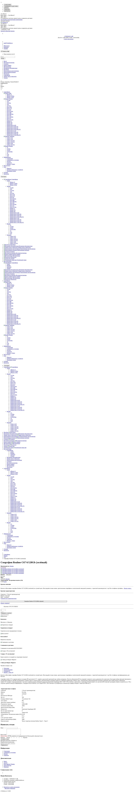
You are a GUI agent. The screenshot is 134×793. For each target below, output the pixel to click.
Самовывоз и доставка (13, 160)
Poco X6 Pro (10, 117)
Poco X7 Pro (10, 119)
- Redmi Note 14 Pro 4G (16, 401)
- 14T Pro (12, 381)
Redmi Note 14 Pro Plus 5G (14, 129)
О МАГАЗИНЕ (7, 4)
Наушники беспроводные (10, 68)
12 (7, 147)
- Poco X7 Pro (13, 394)
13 (7, 153)
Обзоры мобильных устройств (15, 169)
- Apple (12, 451)
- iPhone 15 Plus (14, 371)
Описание (6, 668)
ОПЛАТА (6, 7)
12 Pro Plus (9, 151)
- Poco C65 (13, 382)
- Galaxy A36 (13, 429)
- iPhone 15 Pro (14, 372)
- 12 (11, 413)
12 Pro (8, 150)
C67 (8, 155)
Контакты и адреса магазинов (11, 787)
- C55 (11, 419)
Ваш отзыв (3, 734)
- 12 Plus (12, 414)
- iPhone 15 (13, 369)
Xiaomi (11, 99)
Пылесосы (6, 73)
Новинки (6, 767)
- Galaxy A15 (13, 424)
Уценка (6, 78)
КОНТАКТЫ (7, 11)
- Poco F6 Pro (13, 386)
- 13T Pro (12, 378)
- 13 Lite (12, 375)
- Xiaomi (12, 456)
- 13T (11, 376)
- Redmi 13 (12, 396)
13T (8, 101)
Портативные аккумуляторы (11, 71)
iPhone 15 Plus (10, 96)
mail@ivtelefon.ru (8, 43)
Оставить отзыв (5, 739)
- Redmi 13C (13, 397)
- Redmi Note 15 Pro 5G (16, 408)
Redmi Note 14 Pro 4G (12, 126)
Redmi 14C (9, 124)
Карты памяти (7, 65)
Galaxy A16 (10, 139)
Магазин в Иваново (10, 788)
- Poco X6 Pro (13, 392)
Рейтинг (3, 737)
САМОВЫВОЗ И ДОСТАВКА (11, 6)
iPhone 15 (9, 94)
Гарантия (9, 162)
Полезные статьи (11, 171)
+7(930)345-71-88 (68, 36)
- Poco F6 (12, 385)
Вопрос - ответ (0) (8, 672)
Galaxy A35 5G (11, 142)
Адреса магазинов (68, 39)
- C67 (11, 421)
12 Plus (8, 149)
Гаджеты (6, 64)
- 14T (11, 379)
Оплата (9, 161)
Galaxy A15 (10, 137)
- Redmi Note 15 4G (15, 406)
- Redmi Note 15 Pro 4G (16, 407)
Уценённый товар (20, 260)
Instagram (6, 47)
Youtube (6, 48)
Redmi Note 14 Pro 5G (12, 128)
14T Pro (9, 105)
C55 (8, 154)
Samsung (12, 136)
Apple (9, 93)
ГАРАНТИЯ (7, 9)
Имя (2, 728)
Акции (11, 258)
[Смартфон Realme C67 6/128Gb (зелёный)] (12, 569)
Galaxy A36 (10, 143)
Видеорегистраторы (9, 62)
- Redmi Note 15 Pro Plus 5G (17, 410)
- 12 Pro (12, 415)
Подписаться (4, 745)
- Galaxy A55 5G (14, 431)
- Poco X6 (12, 390)
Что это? (9, 574)
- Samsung (12, 454)
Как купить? (7, 165)
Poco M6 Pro (10, 114)
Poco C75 (9, 108)
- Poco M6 (12, 388)
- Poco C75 (13, 383)
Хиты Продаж (7, 765)
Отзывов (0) (7, 671)
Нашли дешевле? (5, 603)
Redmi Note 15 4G (11, 130)
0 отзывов (3, 567)
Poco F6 (9, 110)
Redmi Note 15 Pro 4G (12, 132)
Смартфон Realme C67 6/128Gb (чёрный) (33, 601)
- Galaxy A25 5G (14, 426)
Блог (5, 167)
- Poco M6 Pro (13, 389)
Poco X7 (9, 118)
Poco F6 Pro (10, 111)
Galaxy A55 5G (11, 144)
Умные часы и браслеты (10, 76)
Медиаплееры (7, 66)
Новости (9, 168)
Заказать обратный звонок (8, 31)
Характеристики (8, 669)
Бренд (5, 761)
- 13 (11, 418)
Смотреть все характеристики (8, 598)
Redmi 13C (9, 122)
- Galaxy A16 (13, 425)
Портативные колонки (10, 72)
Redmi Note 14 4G (11, 125)
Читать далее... (128, 588)
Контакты (6, 174)
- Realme (12, 453)
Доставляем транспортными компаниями (11, 19)
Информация (7, 157)
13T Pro (9, 103)
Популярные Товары (9, 764)
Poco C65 (9, 107)
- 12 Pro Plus (13, 417)
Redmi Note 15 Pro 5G (12, 133)
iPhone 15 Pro (10, 97)
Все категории (7, 261)
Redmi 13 (9, 121)
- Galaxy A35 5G (14, 428)
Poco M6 (9, 112)
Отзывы (6, 172)
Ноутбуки (6, 69)
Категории (6, 365)
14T (8, 104)
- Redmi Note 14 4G (15, 400)
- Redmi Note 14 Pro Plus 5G (17, 404)
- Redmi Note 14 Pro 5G (16, 403)
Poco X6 (9, 115)
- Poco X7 (12, 393)
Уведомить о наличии (6, 613)
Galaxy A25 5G (11, 140)
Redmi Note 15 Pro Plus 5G (14, 135)
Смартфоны (7, 75)
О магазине (10, 158)
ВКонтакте (6, 45)
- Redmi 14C (13, 399)
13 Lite (8, 100)
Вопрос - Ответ (11, 164)
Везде (5, 61)
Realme (11, 146)
